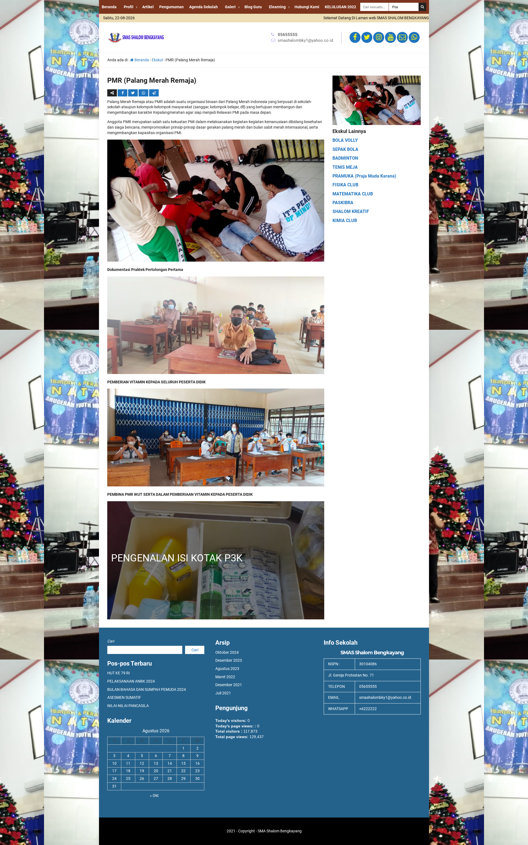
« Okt (154, 795)
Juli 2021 (223, 693)
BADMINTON (345, 158)
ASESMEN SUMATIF (124, 697)
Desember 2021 (228, 685)
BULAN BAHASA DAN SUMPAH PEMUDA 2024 (146, 689)
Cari (110, 641)
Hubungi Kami (307, 7)
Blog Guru (253, 7)
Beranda (109, 7)
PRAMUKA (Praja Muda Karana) (364, 176)
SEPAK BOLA (345, 149)
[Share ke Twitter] (133, 93)
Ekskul (157, 60)
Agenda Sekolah (203, 7)
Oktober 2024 (227, 652)
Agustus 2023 (227, 668)
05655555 (288, 34)
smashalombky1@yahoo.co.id (305, 40)
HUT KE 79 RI (118, 673)
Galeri (230, 7)
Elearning (277, 7)
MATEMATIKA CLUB (352, 193)
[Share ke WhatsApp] (144, 93)
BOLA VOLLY (345, 140)
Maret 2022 (225, 677)
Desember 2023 (228, 660)
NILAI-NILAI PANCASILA (128, 705)
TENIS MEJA (345, 167)
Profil (128, 7)
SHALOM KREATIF (350, 211)
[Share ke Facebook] (123, 93)
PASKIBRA (342, 202)
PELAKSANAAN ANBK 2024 (131, 681)
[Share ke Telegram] (154, 93)
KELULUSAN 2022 (340, 7)
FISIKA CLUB (345, 184)
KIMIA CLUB (344, 220)
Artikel (148, 7)
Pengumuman (171, 7)
